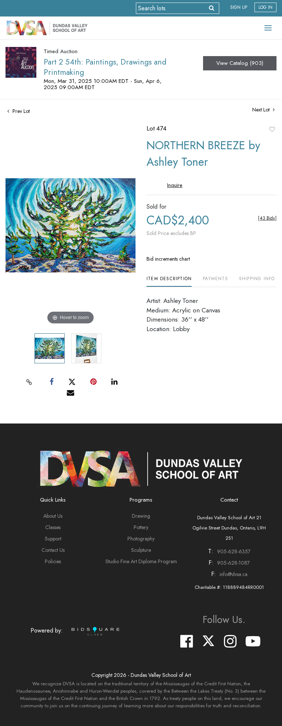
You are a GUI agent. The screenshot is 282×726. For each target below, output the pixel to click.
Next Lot (261, 110)
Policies (53, 561)
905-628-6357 (233, 551)
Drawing (141, 516)
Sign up (238, 7)
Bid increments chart (168, 259)
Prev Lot (20, 111)
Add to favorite (272, 129)
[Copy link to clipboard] (29, 382)
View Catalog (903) (239, 63)
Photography (141, 538)
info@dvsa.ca (233, 574)
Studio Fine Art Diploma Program (141, 561)
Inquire (174, 185)
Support (53, 538)
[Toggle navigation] (268, 28)
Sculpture (141, 550)
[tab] (169, 281)
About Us (52, 516)
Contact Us (53, 550)
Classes (53, 527)
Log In (265, 7)
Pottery (141, 527)
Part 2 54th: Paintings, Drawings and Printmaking (105, 67)
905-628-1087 (233, 562)
